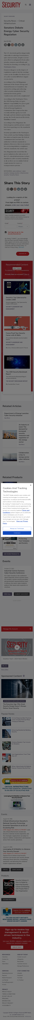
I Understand (17, 533)
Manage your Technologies (17, 528)
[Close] (31, 485)
